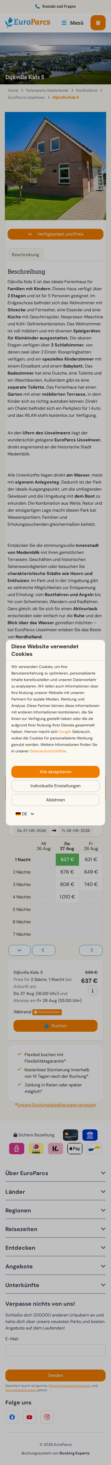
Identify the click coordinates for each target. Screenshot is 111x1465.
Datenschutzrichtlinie (48, 751)
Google (65, 731)
